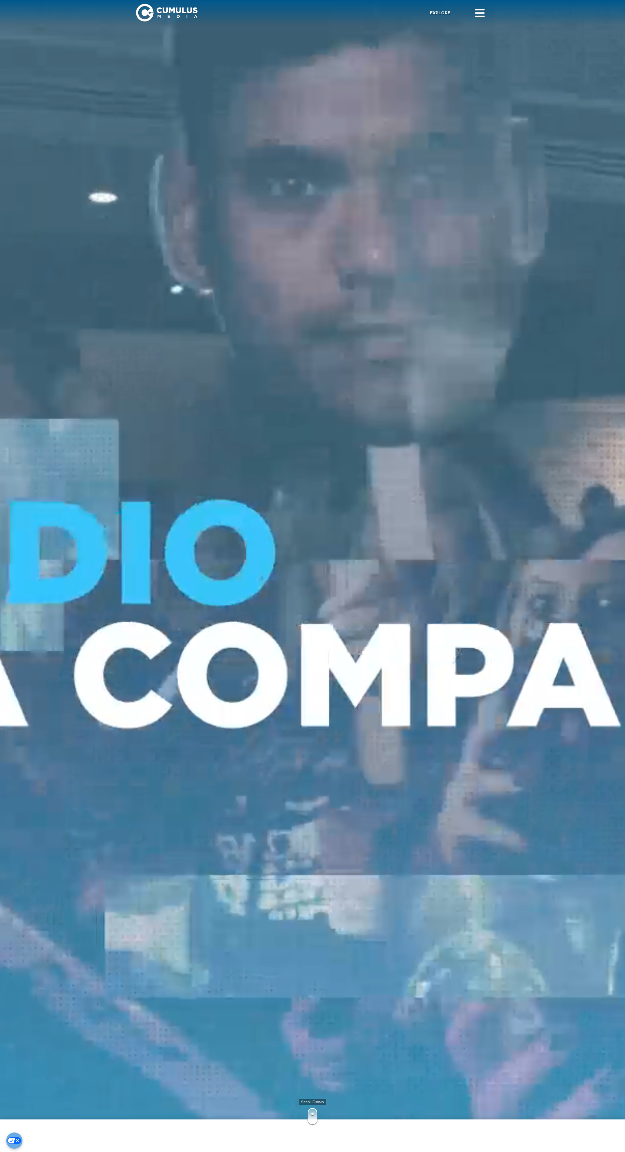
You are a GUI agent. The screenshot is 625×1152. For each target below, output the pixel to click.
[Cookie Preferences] (14, 1140)
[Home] (229, 13)
